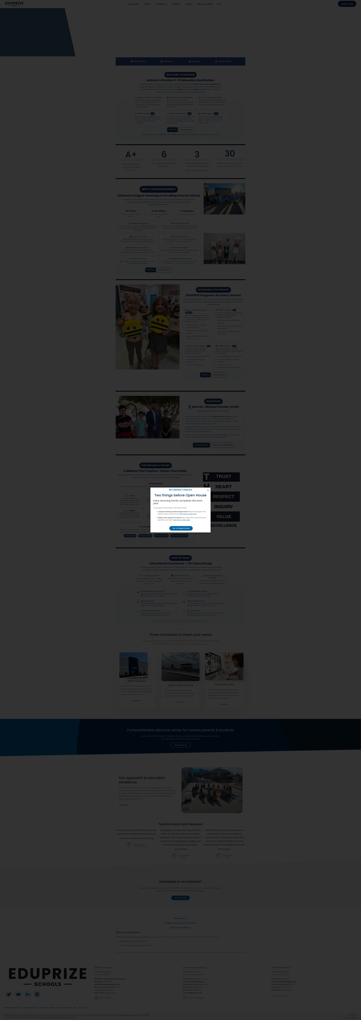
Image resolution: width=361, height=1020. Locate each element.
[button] (208, 490)
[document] (180, 510)
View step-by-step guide (187, 514)
